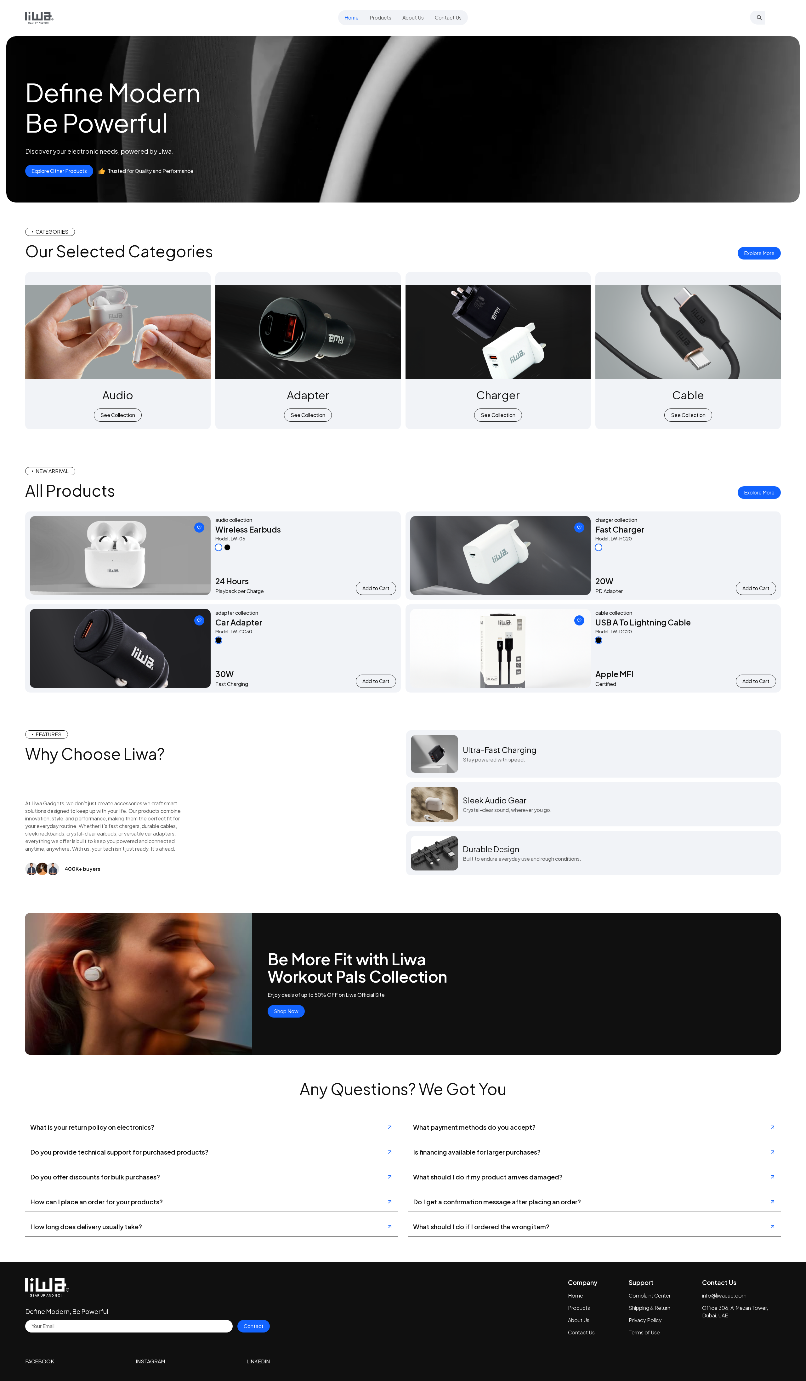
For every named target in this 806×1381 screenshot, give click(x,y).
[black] (227, 547)
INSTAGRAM (150, 1361)
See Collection (117, 415)
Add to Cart (375, 588)
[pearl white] (218, 547)
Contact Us (581, 1332)
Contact (254, 1326)
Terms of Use (644, 1332)
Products (579, 1307)
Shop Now (286, 1011)
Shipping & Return (649, 1307)
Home (575, 1295)
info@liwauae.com (724, 1295)
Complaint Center (650, 1295)
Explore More (759, 253)
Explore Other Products (59, 171)
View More (120, 555)
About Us (578, 1320)
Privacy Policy (645, 1320)
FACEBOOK (39, 1361)
